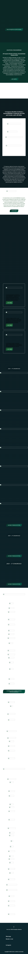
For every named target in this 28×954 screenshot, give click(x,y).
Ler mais (9, 302)
